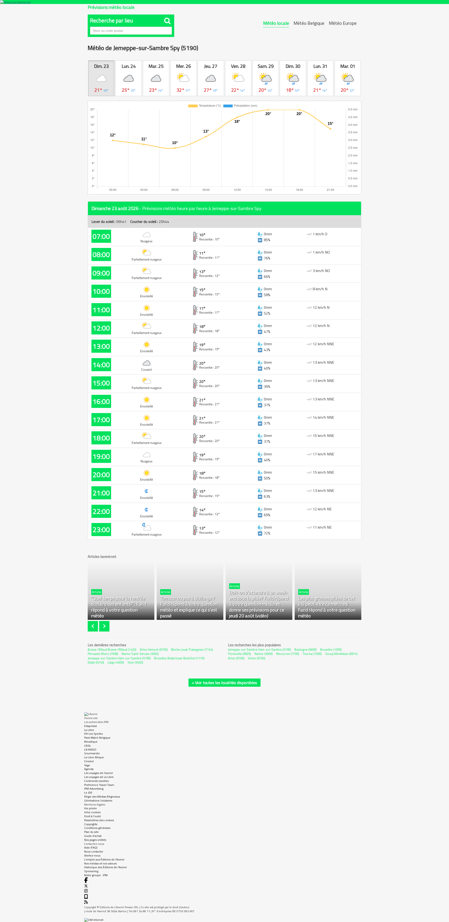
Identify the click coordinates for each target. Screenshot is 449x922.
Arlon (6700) (236, 658)
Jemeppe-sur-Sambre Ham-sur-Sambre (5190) (119, 658)
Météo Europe (343, 23)
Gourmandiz (92, 753)
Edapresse (90, 726)
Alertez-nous (92, 855)
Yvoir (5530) (135, 662)
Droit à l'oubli (92, 816)
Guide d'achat (92, 836)
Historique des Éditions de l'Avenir (105, 867)
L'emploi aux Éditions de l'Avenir (104, 859)
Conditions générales (97, 828)
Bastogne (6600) (305, 649)
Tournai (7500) (312, 653)
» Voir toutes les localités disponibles (224, 682)
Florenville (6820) (239, 653)
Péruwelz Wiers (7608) (103, 653)
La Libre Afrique (94, 757)
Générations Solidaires (98, 800)
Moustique (91, 741)
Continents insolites (96, 781)
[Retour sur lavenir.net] (224, 2)
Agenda (89, 769)
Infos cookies (92, 812)
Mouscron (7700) (287, 653)
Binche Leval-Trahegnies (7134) (192, 649)
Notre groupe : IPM (96, 875)
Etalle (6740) (96, 662)
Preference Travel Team (99, 785)
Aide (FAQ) (91, 847)
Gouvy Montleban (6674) (341, 653)
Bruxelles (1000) (331, 649)
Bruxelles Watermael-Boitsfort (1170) (179, 658)
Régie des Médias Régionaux (102, 796)
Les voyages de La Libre (99, 777)
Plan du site (91, 832)
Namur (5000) (263, 653)
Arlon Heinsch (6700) (154, 649)
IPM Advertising (93, 788)
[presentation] (93, 626)
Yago (87, 765)
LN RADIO (90, 749)
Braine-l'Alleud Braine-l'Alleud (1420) (112, 649)
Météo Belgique (308, 23)
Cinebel (89, 761)
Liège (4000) (116, 662)
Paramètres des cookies (99, 820)
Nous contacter (93, 851)
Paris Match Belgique (97, 737)
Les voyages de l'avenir (98, 773)
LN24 (87, 745)
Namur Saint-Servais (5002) (140, 653)
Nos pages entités (95, 840)
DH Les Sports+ (93, 733)
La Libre (89, 730)
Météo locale (276, 23)
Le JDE (88, 792)
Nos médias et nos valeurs (100, 863)
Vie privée (90, 808)
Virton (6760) (256, 658)
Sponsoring (91, 871)
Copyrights (90, 824)
